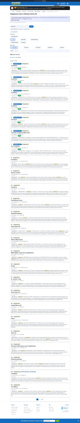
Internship (23, 39)
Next (42, 399)
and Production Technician (25, 371)
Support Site (13, 412)
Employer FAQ (13, 410)
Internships (18, 11)
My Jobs (24, 11)
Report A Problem (14, 407)
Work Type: (12, 45)
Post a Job (44, 0)
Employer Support (27, 412)
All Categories (14, 36)
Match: (12, 29)
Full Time (26, 47)
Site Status (51, 407)
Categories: (12, 34)
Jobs (13, 11)
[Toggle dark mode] (58, 4)
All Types (14, 47)
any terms (21, 29)
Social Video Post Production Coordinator (36, 7)
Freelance (50, 47)
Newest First (12, 57)
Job (13, 39)
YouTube (38, 407)
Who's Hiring (30, 11)
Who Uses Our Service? (28, 410)
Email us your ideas (15, 20)
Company (23, 42)
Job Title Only (14, 31)
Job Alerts (38, 11)
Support (43, 11)
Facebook (38, 410)
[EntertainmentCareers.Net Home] (16, 3)
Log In (63, 3)
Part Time (38, 47)
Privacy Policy (51, 410)
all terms (16, 29)
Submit (57, 420)
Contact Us (13, 414)
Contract (62, 47)
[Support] (68, 4)
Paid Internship (34, 39)
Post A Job (26, 407)
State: (12, 50)
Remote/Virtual (14, 42)
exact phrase (26, 29)
